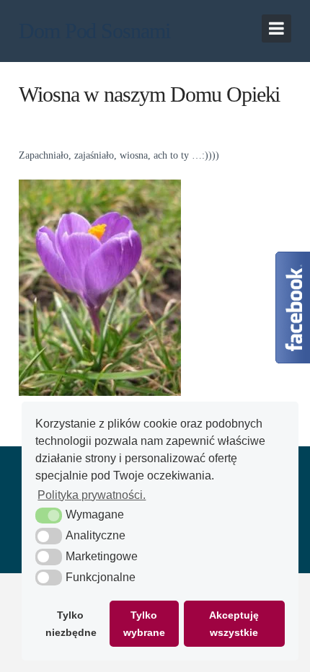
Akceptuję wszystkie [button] (234, 623)
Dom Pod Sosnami (94, 31)
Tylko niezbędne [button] (71, 623)
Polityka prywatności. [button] (91, 495)
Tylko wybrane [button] (144, 623)
